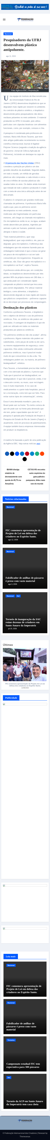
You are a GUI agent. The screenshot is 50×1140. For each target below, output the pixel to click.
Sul (18, 596)
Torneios (11, 1040)
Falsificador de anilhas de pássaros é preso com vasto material (25, 579)
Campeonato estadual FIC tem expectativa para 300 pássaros (23, 1065)
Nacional (8, 34)
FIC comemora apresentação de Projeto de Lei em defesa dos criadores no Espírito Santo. (23, 533)
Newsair (41, 1133)
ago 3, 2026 (12, 584)
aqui (38, 443)
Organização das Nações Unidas (19, 163)
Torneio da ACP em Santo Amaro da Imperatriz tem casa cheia (24, 1103)
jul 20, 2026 (12, 629)
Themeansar (25, 1137)
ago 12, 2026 (13, 540)
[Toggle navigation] (4, 19)
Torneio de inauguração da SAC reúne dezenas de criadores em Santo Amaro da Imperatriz (23, 622)
